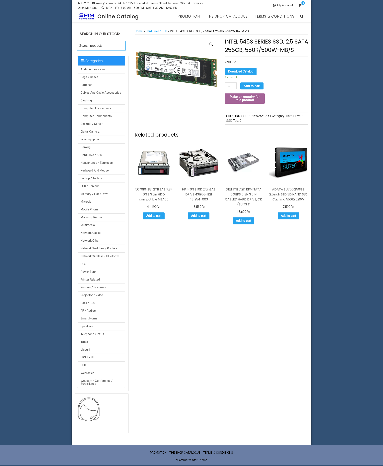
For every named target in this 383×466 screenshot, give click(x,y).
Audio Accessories (93, 69)
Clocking (86, 100)
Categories (94, 61)
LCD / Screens (90, 186)
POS (83, 264)
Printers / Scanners (93, 287)
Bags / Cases (89, 77)
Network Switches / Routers (99, 248)
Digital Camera (90, 131)
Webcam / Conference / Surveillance (97, 382)
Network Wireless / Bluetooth (100, 256)
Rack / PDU (88, 303)
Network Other (90, 240)
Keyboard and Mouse (95, 170)
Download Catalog (240, 71)
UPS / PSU (87, 357)
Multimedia (88, 225)
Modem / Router (91, 217)
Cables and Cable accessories (101, 92)
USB (83, 365)
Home (139, 31)
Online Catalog (118, 16)
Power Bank (88, 272)
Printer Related (90, 279)
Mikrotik (86, 201)
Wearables (87, 373)
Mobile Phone (89, 209)
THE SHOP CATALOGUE (227, 16)
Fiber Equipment (91, 139)
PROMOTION (189, 16)
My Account (285, 5)
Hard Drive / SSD (91, 155)
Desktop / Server (92, 124)
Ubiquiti (85, 349)
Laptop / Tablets (91, 178)
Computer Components (96, 116)
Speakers (87, 326)
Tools (84, 342)
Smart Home (89, 318)
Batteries (86, 85)
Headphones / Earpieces (97, 163)
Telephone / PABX (92, 334)
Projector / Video (92, 295)
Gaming (86, 147)
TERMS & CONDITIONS (274, 16)
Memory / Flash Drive (94, 194)
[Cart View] (299, 6)
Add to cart (252, 86)
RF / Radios (88, 310)
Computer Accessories (96, 108)
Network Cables (91, 233)
